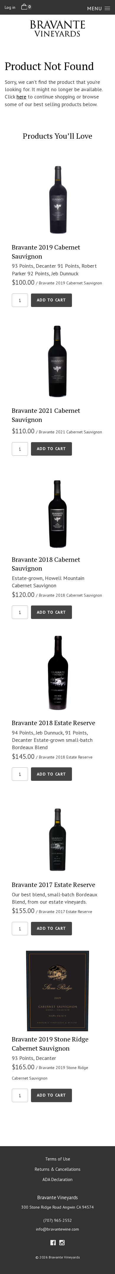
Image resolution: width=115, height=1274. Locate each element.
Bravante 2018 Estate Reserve (53, 722)
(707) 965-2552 (57, 1220)
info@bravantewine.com (57, 1229)
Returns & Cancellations (57, 1169)
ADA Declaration (57, 1179)
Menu (94, 8)
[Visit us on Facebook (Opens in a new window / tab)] (53, 1243)
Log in (10, 7)
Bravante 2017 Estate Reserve (53, 884)
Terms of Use (57, 1159)
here (21, 96)
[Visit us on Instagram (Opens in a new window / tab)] (62, 1243)
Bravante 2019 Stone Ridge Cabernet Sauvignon (50, 1043)
